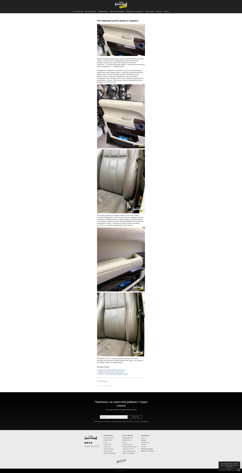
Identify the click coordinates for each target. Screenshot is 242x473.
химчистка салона (108, 451)
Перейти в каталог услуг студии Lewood (111, 372)
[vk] (87, 443)
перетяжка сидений (108, 448)
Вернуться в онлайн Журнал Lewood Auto (111, 370)
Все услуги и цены (91, 11)
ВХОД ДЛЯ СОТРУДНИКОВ (147, 451)
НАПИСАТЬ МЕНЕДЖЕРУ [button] (109, 453)
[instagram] (89, 443)
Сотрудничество (145, 442)
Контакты (166, 11)
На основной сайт (78, 11)
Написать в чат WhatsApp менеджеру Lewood (113, 374)
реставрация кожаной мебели (130, 446)
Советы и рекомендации (117, 11)
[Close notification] (239, 462)
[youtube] (91, 443)
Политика (143, 446)
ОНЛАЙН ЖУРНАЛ (107, 440)
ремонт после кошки (127, 444)
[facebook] (85, 443)
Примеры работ (103, 11)
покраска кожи (107, 446)
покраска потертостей (128, 448)
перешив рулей (107, 444)
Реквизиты (143, 444)
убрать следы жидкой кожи (129, 451)
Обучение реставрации (147, 448)
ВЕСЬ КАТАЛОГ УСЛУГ (108, 437)
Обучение (158, 11)
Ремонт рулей (149, 11)
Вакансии (143, 440)
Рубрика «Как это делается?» (134, 11)
